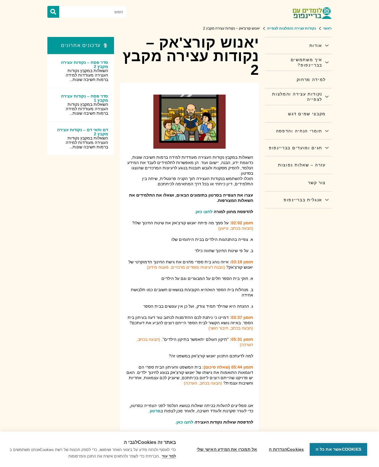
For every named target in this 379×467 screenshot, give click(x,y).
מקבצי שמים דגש (307, 113)
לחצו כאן (204, 211)
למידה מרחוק (311, 79)
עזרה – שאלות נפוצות (302, 165)
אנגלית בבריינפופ (303, 199)
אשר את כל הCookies (338, 449)
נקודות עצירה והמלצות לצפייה (297, 97)
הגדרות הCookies (286, 449)
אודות (315, 45)
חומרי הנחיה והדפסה (299, 131)
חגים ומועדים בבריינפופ (295, 147)
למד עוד (169, 456)
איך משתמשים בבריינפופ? (306, 62)
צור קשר (317, 182)
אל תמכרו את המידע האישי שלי (227, 449)
